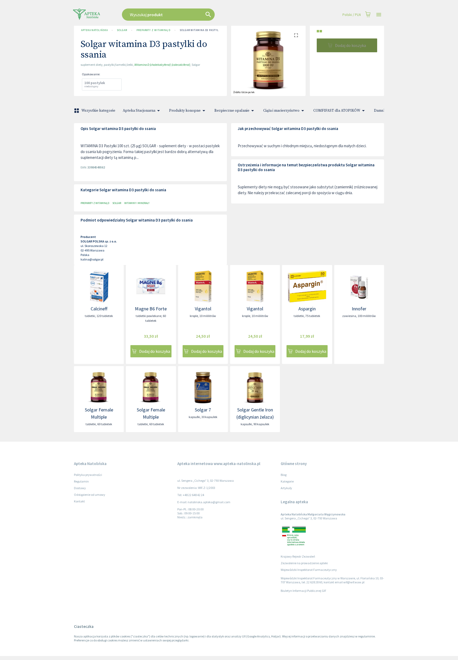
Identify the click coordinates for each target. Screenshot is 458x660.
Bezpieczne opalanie (231, 110)
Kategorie (287, 481)
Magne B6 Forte (151, 309)
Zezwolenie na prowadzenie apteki (304, 563)
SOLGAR (122, 30)
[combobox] (195, 14)
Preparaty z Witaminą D (153, 30)
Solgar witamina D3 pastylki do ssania (208, 30)
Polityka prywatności (88, 475)
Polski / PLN (351, 14)
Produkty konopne (185, 110)
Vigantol (203, 309)
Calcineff (99, 309)
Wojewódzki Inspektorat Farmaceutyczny (309, 570)
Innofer (359, 309)
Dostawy (80, 488)
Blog (284, 475)
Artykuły (286, 488)
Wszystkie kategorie (98, 110)
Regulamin (81, 481)
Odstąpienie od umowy (89, 495)
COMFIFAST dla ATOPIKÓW (336, 110)
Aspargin (307, 309)
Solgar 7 (203, 410)
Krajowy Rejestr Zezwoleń (298, 556)
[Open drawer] (378, 15)
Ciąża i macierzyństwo (281, 110)
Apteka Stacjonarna (139, 110)
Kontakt (79, 501)
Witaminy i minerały (136, 203)
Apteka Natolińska (94, 30)
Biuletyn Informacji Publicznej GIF (303, 591)
